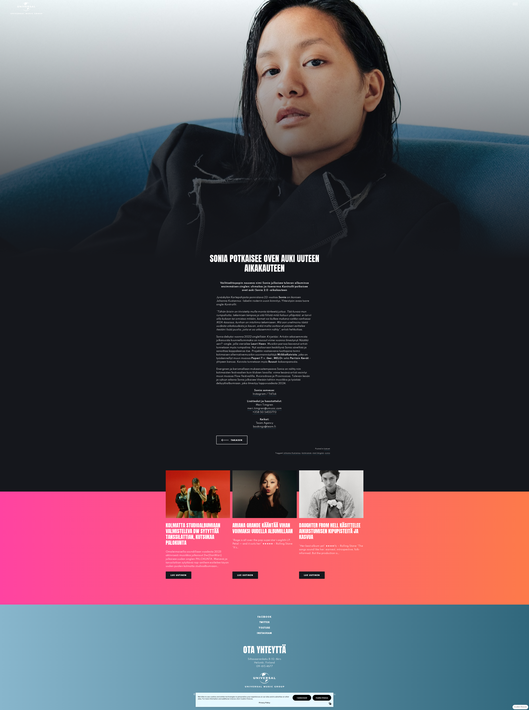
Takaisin (239, 440)
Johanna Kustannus (292, 453)
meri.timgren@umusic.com (264, 408)
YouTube (264, 628)
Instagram (259, 394)
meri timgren (318, 453)
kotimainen (307, 453)
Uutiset (327, 449)
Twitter (264, 622)
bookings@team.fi (264, 426)
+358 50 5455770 (264, 412)
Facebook (264, 617)
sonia (327, 453)
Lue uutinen (179, 575)
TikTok (272, 394)
